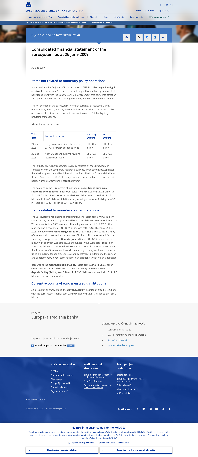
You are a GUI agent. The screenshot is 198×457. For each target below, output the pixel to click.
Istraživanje (119, 17)
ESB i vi (151, 11)
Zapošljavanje (164, 11)
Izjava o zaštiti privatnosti (83, 443)
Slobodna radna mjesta (62, 375)
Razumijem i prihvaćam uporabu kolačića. (136, 450)
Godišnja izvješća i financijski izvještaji (73, 22)
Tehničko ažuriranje (93, 381)
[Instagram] (150, 409)
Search (160, 5)
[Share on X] (139, 37)
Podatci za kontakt (59, 387)
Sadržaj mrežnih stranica (36, 399)
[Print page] (126, 37)
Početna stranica (32, 22)
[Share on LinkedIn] (155, 37)
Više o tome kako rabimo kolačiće (114, 443)
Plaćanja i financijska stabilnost (71, 17)
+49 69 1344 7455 (120, 340)
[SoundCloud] (163, 409)
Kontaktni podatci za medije (50, 346)
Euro (106, 17)
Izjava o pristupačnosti (127, 389)
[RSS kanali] (169, 409)
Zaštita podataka (125, 375)
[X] (137, 409)
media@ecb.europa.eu (123, 345)
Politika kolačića (124, 385)
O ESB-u (139, 11)
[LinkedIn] (144, 409)
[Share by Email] (163, 37)
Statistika (94, 17)
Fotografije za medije (61, 383)
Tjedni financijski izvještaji (102, 22)
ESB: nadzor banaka (157, 17)
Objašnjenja (56, 379)
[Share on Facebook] (147, 37)
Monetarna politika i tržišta (40, 17)
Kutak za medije (136, 17)
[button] (164, 5)
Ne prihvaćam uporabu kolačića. (62, 450)
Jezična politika (124, 393)
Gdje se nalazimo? (59, 391)
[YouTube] (157, 409)
